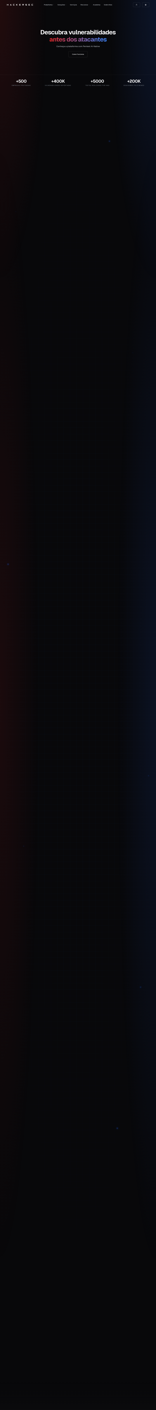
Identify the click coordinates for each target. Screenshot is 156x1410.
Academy (96, 5)
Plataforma (48, 5)
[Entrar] (136, 5)
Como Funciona (78, 54)
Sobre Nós (108, 5)
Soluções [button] (61, 5)
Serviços (73, 5)
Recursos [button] (84, 5)
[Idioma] (145, 5)
